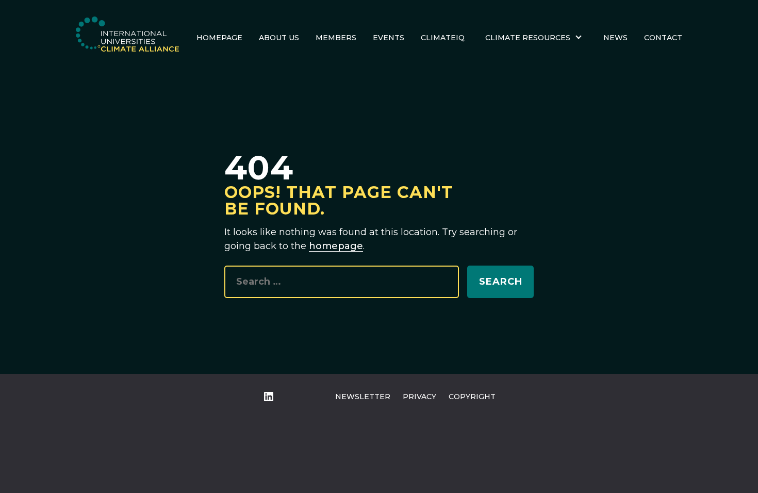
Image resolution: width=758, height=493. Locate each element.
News (615, 37)
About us (279, 37)
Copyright (472, 396)
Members (336, 37)
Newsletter (362, 396)
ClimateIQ (443, 37)
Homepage (219, 37)
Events (388, 37)
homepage (336, 246)
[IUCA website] (127, 38)
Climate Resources (527, 37)
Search (500, 281)
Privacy (419, 396)
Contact (663, 37)
